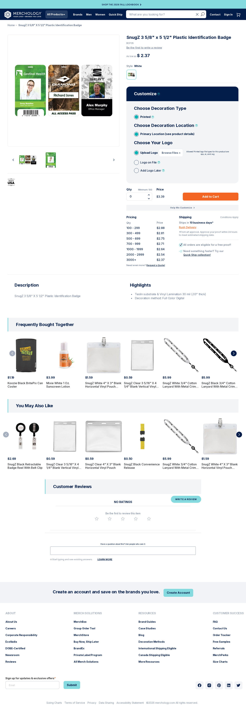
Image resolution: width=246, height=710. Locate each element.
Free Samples (223, 641)
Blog (143, 635)
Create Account (178, 592)
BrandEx (80, 648)
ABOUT (10, 613)
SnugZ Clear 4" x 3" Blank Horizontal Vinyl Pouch (103, 465)
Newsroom (14, 655)
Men (89, 14)
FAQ (217, 621)
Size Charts (222, 661)
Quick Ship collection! (197, 254)
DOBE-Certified (17, 648)
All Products (55, 14)
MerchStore (83, 635)
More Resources (151, 661)
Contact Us (221, 628)
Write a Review (186, 499)
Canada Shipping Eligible (156, 655)
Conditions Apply (229, 217)
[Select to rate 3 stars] (123, 518)
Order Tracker (223, 635)
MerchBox (82, 621)
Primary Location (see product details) (167, 134)
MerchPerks (222, 655)
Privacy (92, 702)
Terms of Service (74, 702)
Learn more (104, 559)
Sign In (228, 14)
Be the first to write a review (144, 47)
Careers (12, 628)
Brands (77, 14)
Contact (215, 14)
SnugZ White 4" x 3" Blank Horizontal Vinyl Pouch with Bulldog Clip (103, 386)
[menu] (22, 638)
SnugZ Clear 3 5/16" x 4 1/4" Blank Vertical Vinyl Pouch (140, 386)
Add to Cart (210, 196)
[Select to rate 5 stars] (149, 518)
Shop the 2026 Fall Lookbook (120, 4)
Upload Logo (149, 152)
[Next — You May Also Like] (239, 434)
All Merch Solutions (87, 661)
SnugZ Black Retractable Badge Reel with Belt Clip (25, 465)
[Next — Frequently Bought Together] (234, 353)
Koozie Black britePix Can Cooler (25, 384)
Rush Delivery (187, 227)
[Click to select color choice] (131, 74)
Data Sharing (106, 702)
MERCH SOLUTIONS (88, 613)
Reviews (12, 661)
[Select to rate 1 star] (96, 518)
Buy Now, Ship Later (88, 641)
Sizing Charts (54, 702)
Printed (145, 117)
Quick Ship (115, 14)
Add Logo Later (150, 170)
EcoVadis (13, 641)
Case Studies (149, 628)
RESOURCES (147, 613)
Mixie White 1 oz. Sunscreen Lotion (58, 384)
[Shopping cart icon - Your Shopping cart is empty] (239, 18)
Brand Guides (149, 621)
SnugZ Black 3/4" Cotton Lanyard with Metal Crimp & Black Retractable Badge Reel (220, 388)
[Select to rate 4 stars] (135, 518)
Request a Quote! (155, 265)
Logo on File (148, 162)
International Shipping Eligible (159, 648)
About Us (13, 621)
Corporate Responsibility (23, 635)
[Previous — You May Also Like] (6, 434)
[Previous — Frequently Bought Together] (12, 353)
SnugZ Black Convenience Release (142, 465)
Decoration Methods (153, 641)
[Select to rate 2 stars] (109, 518)
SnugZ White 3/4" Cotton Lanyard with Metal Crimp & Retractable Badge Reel (180, 386)
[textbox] (123, 551)
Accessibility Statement (130, 702)
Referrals (220, 648)
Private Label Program (89, 655)
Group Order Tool (86, 628)
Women (100, 14)
